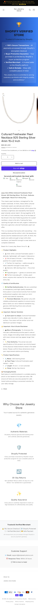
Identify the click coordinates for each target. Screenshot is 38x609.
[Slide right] (23, 130)
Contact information (20, 604)
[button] (3, 10)
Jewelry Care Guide (10, 581)
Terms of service (19, 601)
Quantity (3, 153)
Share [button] (5, 389)
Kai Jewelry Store (11, 598)
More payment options (19, 172)
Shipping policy (29, 601)
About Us (6, 577)
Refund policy (32, 598)
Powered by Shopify (21, 598)
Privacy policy (9, 601)
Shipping (3, 147)
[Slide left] (15, 130)
